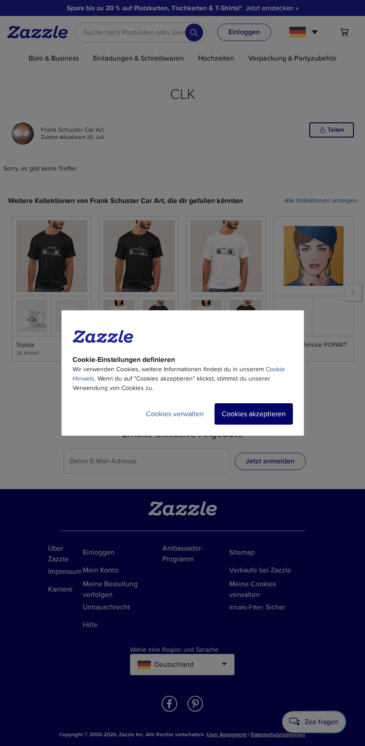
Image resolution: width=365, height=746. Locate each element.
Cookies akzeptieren (254, 413)
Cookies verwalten (175, 413)
